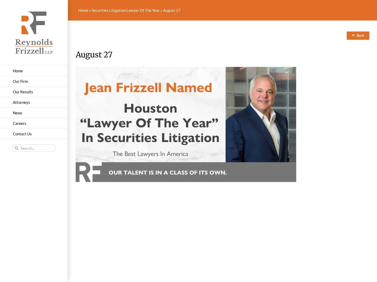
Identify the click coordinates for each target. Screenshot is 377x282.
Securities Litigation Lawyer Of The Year (126, 10)
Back (360, 35)
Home (83, 10)
